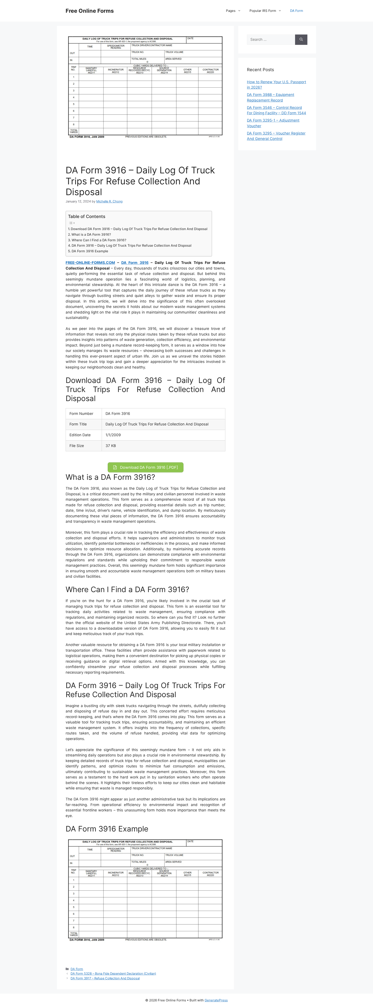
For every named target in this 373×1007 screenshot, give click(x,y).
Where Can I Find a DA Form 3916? (99, 240)
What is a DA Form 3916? (91, 234)
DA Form (296, 11)
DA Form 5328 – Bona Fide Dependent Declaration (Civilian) (113, 973)
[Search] (301, 40)
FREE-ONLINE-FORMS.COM (90, 262)
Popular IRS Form (263, 11)
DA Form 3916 (135, 262)
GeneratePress (216, 1000)
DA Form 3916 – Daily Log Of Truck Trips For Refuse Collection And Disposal (131, 245)
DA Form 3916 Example (90, 251)
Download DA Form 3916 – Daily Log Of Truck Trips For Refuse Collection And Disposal (139, 229)
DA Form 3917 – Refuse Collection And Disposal (105, 978)
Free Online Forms (90, 11)
